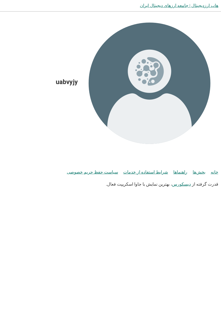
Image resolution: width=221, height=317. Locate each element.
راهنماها (180, 172)
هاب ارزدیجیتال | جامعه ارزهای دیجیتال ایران (179, 5)
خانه (214, 172)
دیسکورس (181, 184)
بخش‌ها (199, 172)
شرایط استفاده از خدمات (145, 172)
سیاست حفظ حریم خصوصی (92, 172)
